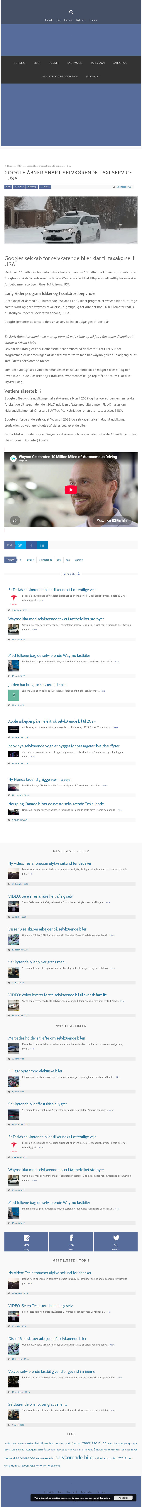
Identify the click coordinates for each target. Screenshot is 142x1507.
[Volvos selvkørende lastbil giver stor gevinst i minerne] (13, 1381)
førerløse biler (94, 1442)
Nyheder (81, 19)
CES (56, 1443)
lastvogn (49, 1449)
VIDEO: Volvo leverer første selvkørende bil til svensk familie (57, 995)
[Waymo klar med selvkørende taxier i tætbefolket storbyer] (13, 629)
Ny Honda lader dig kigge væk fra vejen (40, 779)
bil (41, 1443)
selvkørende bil (45, 1458)
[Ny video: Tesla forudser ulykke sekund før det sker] (13, 873)
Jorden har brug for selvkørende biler (38, 684)
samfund (9, 1458)
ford (74, 1443)
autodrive (21, 1443)
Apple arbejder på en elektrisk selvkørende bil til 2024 (52, 721)
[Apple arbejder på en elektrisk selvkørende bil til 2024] (13, 729)
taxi (115, 1458)
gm (125, 1443)
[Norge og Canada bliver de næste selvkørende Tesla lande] (13, 811)
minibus (72, 1449)
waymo (45, 1465)
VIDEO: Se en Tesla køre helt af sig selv (40, 896)
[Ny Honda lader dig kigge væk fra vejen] (13, 787)
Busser (54, 62)
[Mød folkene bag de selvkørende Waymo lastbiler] (13, 665)
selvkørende (25, 1458)
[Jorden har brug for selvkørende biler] (13, 695)
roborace (125, 1449)
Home (9, 166)
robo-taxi (115, 1449)
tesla (122, 1457)
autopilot (33, 1443)
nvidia (99, 1449)
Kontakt (68, 19)
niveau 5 (90, 1449)
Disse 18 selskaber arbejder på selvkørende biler (47, 929)
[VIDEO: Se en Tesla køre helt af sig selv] (13, 906)
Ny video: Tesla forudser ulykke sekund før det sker (49, 863)
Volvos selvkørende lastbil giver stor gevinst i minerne (51, 1371)
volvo (33, 1465)
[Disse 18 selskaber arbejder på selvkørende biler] (13, 939)
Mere (41, 600)
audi (13, 1443)
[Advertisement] (71, 120)
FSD (79, 1443)
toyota (7, 1465)
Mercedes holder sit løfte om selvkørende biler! (46, 1038)
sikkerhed (100, 1458)
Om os (93, 19)
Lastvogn (74, 62)
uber (14, 1465)
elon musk (65, 1443)
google (132, 1443)
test (130, 1458)
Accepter (123, 1497)
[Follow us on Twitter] (73, 2)
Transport (45, 186)
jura (13, 1449)
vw (37, 1465)
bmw (46, 1443)
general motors (115, 1443)
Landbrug (120, 62)
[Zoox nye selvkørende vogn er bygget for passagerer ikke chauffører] (13, 754)
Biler (37, 62)
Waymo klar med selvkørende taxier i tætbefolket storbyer (56, 619)
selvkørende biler (74, 1457)
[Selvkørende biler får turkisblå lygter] (13, 1114)
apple (7, 1443)
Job (58, 19)
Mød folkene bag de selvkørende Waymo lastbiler (49, 655)
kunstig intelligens (26, 1449)
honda (7, 1449)
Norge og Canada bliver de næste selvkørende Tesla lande (56, 804)
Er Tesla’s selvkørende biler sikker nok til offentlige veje (52, 589)
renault (107, 1449)
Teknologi (32, 186)
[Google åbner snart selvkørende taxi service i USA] (71, 220)
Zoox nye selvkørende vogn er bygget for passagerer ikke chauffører (63, 746)
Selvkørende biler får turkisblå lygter (37, 1104)
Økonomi (92, 76)
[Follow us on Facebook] (68, 2)
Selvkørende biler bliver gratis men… (37, 962)
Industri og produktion (60, 76)
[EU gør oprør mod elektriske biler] (13, 1081)
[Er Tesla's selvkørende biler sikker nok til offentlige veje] (13, 600)
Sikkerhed (19, 186)
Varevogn (97, 62)
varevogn (23, 1465)
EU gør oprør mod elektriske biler (35, 1071)
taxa (109, 1458)
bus (51, 1443)
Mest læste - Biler (71, 851)
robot (134, 1449)
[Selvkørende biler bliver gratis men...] (13, 972)
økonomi (55, 1465)
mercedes (61, 1449)
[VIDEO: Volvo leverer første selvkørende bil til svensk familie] (13, 1005)
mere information (101, 1497)
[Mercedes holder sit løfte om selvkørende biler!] (13, 1048)
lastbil (40, 1449)
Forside (49, 19)
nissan (80, 1449)
